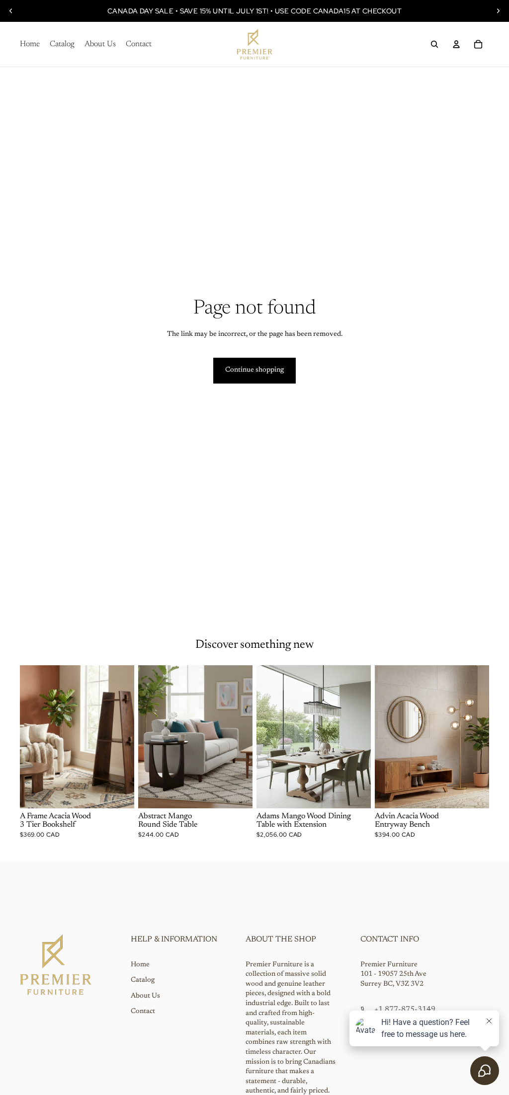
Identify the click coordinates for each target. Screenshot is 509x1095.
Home (140, 964)
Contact (143, 1011)
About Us (145, 996)
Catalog (143, 980)
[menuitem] (30, 44)
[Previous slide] (11, 11)
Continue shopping (254, 370)
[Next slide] (498, 11)
